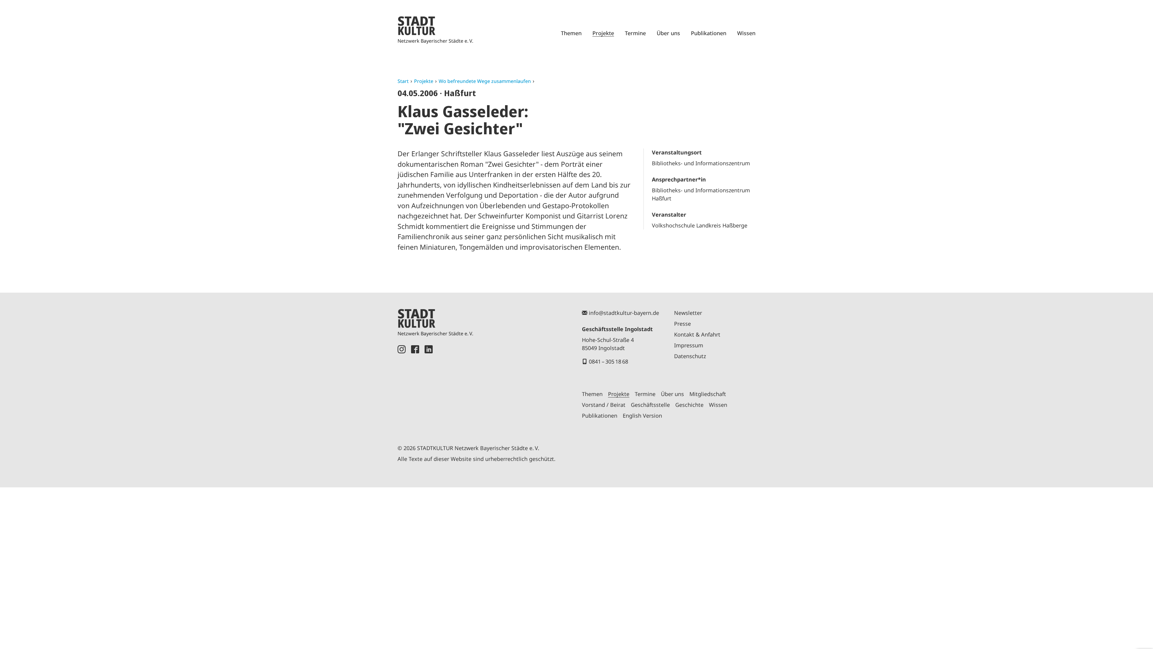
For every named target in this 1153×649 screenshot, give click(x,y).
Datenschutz (690, 356)
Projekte (603, 33)
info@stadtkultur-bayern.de (624, 312)
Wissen (746, 33)
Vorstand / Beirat (603, 404)
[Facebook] (415, 388)
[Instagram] (402, 388)
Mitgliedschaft (707, 394)
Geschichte (689, 404)
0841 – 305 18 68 (608, 361)
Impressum (688, 345)
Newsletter (688, 312)
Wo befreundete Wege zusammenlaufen (485, 81)
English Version (642, 415)
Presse (682, 323)
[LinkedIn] (429, 388)
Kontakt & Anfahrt (697, 334)
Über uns (668, 33)
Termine (635, 33)
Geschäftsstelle (650, 404)
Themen (571, 33)
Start (403, 81)
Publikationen (708, 33)
